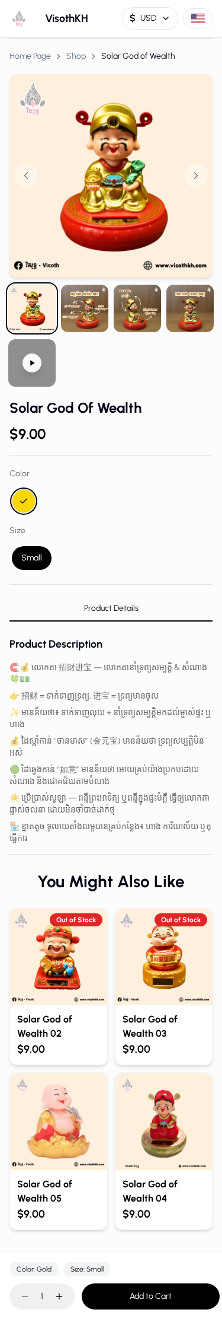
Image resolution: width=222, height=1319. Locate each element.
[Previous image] (26, 175)
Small (31, 558)
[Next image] (196, 175)
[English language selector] (198, 18)
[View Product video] (32, 363)
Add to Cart (151, 1296)
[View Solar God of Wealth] (32, 308)
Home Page (30, 56)
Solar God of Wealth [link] (138, 56)
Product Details (111, 608)
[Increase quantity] (59, 1296)
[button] (111, 176)
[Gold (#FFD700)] (24, 501)
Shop (76, 56)
